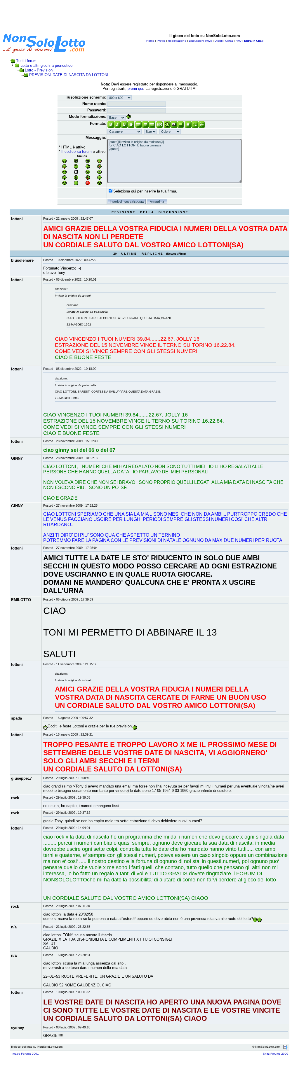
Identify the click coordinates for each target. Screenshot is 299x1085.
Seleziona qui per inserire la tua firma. (145, 191)
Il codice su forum (76, 151)
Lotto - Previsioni (39, 70)
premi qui (135, 88)
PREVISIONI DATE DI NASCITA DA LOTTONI (68, 75)
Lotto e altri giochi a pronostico (46, 65)
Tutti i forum (26, 61)
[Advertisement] (149, 15)
